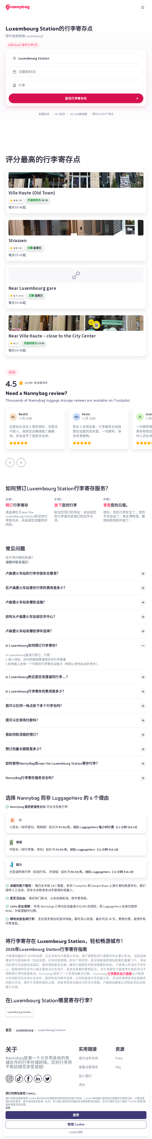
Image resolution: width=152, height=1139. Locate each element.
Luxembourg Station (19, 1012)
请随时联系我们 (17, 562)
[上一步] (10, 462)
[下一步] (21, 462)
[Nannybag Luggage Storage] (21, 7)
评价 (82, 1085)
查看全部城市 (88, 1067)
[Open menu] (142, 7)
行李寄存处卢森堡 (120, 973)
